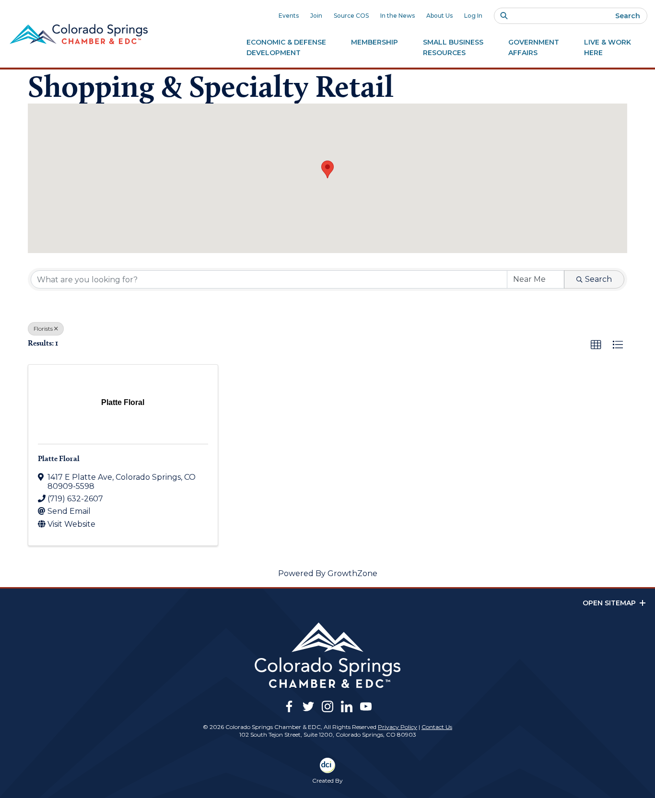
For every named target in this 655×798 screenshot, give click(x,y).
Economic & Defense (286, 47)
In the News (397, 15)
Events (289, 15)
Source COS (351, 15)
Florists (43, 328)
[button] (327, 169)
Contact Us (436, 726)
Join (316, 15)
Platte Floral (59, 458)
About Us (439, 15)
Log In (473, 15)
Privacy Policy (397, 726)
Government (533, 47)
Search (627, 16)
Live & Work (607, 47)
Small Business (453, 47)
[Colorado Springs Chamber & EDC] (79, 34)
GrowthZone (352, 573)
